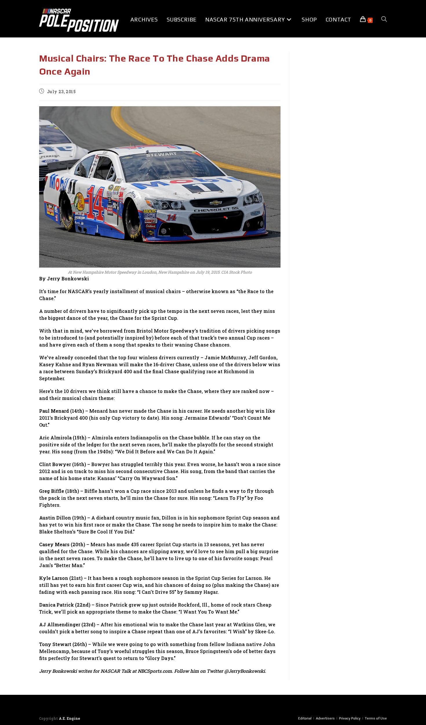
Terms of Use (376, 718)
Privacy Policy (350, 718)
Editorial (305, 718)
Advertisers (325, 718)
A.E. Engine (69, 718)
